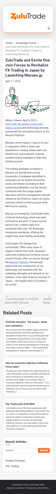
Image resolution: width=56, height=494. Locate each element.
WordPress (43, 488)
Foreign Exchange (15, 460)
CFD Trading (12, 466)
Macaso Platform (18, 262)
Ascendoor (19, 488)
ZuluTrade (34, 484)
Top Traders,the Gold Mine (20, 404)
